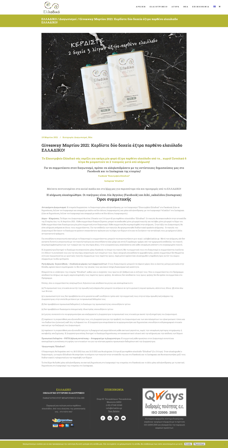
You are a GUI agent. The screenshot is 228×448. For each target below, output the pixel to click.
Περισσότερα (199, 444)
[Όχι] (224, 444)
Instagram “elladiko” (114, 181)
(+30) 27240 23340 (114, 405)
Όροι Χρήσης (114, 411)
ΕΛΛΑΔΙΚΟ (49, 19)
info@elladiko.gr (114, 408)
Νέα (90, 137)
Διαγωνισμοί (68, 19)
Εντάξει (188, 444)
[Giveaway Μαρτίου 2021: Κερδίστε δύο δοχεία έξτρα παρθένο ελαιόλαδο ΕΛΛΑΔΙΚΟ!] (114, 81)
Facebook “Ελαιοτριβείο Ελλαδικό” (114, 176)
